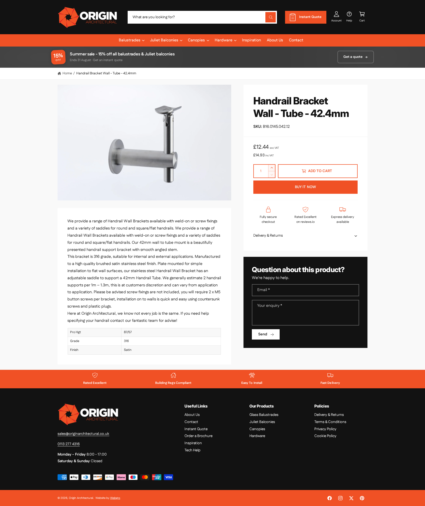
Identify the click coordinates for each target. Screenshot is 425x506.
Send (262, 334)
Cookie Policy (325, 436)
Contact (191, 421)
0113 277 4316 (69, 444)
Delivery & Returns (329, 414)
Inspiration (193, 443)
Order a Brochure (198, 436)
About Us (192, 414)
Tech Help (192, 450)
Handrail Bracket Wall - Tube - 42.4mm (106, 73)
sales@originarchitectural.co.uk (83, 433)
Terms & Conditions (330, 421)
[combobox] (202, 17)
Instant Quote (196, 429)
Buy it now (305, 187)
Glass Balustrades (263, 414)
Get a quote (353, 56)
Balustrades (129, 40)
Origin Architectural (81, 498)
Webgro (115, 498)
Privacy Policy (325, 429)
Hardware (223, 40)
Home (67, 73)
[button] (362, 17)
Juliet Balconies (164, 40)
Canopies (196, 40)
